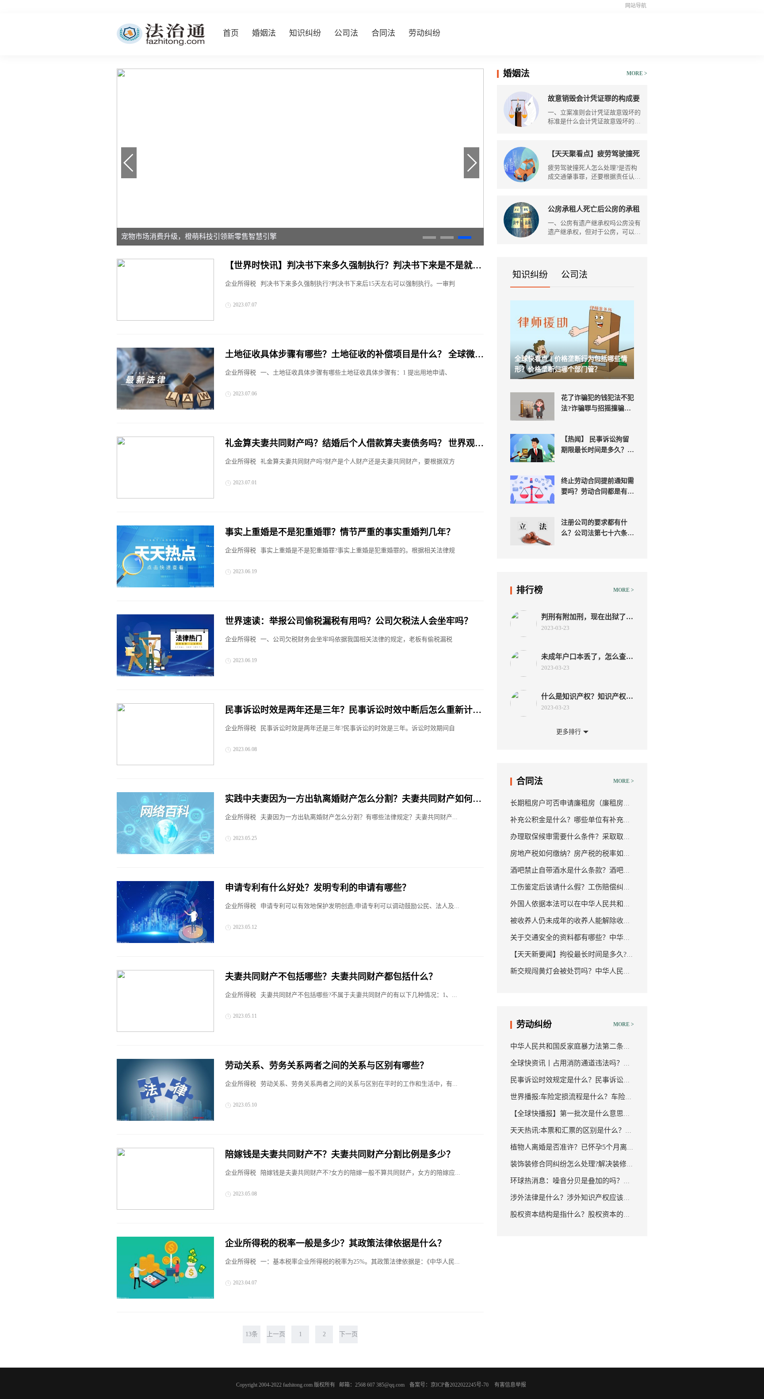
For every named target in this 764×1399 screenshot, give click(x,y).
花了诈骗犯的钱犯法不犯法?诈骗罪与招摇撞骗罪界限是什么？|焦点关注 (597, 404)
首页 (231, 33)
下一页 (348, 1334)
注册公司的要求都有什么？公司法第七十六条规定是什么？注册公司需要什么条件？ (597, 528)
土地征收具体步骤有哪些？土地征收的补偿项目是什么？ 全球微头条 (354, 355)
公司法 (346, 33)
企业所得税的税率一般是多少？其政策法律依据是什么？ (335, 1243)
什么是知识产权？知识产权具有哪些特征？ (587, 697)
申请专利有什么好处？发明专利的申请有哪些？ (318, 888)
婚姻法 (264, 33)
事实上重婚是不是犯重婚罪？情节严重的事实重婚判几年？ (340, 532)
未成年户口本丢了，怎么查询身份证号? (587, 657)
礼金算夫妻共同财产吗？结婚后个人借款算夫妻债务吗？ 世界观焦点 (354, 444)
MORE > (636, 73)
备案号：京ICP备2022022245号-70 (449, 1385)
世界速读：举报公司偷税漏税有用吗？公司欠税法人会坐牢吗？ (349, 621)
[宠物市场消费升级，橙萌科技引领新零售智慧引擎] (300, 243)
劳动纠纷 (424, 33)
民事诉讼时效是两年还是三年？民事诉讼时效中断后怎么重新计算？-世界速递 (349, 711)
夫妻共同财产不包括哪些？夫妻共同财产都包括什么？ (331, 976)
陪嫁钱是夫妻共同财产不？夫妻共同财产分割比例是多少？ (340, 1154)
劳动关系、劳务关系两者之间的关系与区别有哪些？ (326, 1065)
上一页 (276, 1334)
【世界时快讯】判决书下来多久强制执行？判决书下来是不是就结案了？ (353, 266)
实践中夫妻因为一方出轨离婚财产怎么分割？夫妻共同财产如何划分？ (353, 799)
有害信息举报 (510, 1385)
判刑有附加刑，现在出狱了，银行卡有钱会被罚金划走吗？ (587, 617)
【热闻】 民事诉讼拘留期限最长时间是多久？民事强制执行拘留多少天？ (597, 445)
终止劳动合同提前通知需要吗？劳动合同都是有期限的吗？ (597, 487)
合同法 (383, 33)
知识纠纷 (305, 33)
